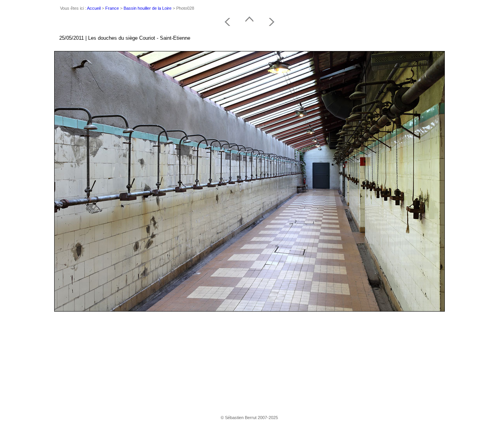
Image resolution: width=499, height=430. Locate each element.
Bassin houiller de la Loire (148, 8)
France (112, 8)
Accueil (94, 8)
